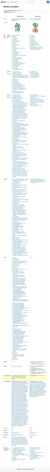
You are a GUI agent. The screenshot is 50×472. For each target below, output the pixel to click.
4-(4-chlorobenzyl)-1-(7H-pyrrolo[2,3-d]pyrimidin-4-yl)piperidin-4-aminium (19, 349)
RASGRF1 (14, 417)
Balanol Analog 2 (16, 258)
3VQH (23, 439)
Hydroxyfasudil (15, 270)
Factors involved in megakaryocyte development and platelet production (19, 250)
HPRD (11, 12)
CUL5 (17, 390)
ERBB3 (26, 392)
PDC (12, 409)
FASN (42, 386)
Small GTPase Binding (35, 75)
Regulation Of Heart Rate (17, 97)
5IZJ (27, 442)
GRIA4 (19, 396)
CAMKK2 (25, 387)
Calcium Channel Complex (18, 58)
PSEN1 (21, 414)
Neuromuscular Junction (17, 57)
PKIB (15, 411)
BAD (18, 386)
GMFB (19, 395)
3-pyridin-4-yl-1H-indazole (17, 339)
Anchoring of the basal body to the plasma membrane (19, 224)
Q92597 (34, 435)
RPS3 (42, 393)
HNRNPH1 (35, 387)
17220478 (19, 10)
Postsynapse (15, 68)
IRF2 (19, 401)
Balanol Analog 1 (16, 264)
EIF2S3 (30, 386)
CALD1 (22, 387)
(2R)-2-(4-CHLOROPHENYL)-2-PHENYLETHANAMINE (18, 318)
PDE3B (18, 409)
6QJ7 (15, 444)
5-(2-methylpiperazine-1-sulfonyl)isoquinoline (17, 329)
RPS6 (44, 393)
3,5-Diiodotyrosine (16, 265)
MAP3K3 (22, 404)
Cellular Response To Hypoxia (36, 105)
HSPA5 (35, 388)
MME (36, 389)
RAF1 (13, 416)
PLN (19, 411)
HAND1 (21, 397)
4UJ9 (19, 440)
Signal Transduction (34, 94)
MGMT (24, 406)
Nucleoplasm (15, 37)
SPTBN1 (21, 421)
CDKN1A (23, 388)
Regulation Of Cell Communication (19, 450)
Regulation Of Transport (17, 452)
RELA (21, 417)
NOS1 (27, 407)
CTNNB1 (31, 384)
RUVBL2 (36, 394)
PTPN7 (22, 415)
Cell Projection (15, 61)
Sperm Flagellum (16, 59)
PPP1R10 (26, 411)
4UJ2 (17, 440)
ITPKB (15, 402)
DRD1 (16, 392)
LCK (27, 403)
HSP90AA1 (31, 388)
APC (18, 383)
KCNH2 (24, 402)
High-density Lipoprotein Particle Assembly (19, 121)
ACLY (27, 381)
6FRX (27, 443)
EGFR (23, 392)
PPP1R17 (13, 413)
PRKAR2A (18, 414)
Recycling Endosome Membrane (37, 48)
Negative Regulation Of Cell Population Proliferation (38, 96)
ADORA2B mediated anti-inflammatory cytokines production (20, 243)
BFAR (24, 375)
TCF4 (19, 378)
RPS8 (30, 394)
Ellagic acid (15, 358)
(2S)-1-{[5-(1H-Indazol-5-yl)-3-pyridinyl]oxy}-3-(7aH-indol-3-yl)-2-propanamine (19, 276)
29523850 (32, 371)
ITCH (21, 401)
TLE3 (41, 395)
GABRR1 (17, 394)
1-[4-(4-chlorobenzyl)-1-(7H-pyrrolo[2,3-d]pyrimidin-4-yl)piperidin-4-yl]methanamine (20, 346)
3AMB (23, 437)
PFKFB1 (16, 410)
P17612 (21, 435)
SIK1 (14, 420)
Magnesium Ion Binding (17, 72)
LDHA (43, 388)
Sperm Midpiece (16, 65)
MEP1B (20, 406)
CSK (14, 390)
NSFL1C (19, 408)
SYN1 (22, 422)
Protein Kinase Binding (17, 84)
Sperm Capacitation (16, 139)
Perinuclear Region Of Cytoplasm (19, 63)
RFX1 (17, 378)
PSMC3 (34, 392)
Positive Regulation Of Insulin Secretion (20, 117)
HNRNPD (19, 400)
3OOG (22, 438)
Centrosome (15, 42)
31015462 (32, 367)
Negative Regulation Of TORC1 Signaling (20, 171)
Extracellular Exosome (17, 64)
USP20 (25, 424)
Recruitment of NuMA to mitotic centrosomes (19, 197)
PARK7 (25, 408)
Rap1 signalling (15, 203)
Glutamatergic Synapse (17, 69)
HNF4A (16, 400)
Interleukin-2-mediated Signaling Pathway (20, 125)
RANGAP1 (14, 378)
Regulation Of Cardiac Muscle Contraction (18, 148)
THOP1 (13, 423)
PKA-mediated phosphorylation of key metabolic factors (20, 181)
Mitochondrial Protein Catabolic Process (20, 124)
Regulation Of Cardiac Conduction (19, 169)
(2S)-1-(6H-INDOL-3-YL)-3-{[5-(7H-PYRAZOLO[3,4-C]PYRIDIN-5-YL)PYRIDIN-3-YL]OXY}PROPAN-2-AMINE (19, 283)
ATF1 (18, 384)
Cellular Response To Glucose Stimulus (20, 154)
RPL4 (45, 392)
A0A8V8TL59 (14, 435)
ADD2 (18, 382)
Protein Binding (15, 79)
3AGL (15, 437)
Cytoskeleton (33, 40)
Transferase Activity (16, 83)
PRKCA (18, 376)
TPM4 (22, 378)
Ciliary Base (15, 67)
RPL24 (40, 392)
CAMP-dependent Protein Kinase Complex (19, 49)
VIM (15, 425)
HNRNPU (39, 387)
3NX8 (20, 438)
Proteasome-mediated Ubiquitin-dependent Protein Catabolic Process (20, 128)
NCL (40, 389)
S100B (39, 394)
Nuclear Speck (15, 51)
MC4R (15, 406)
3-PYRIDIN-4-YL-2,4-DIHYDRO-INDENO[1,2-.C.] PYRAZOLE (19, 355)
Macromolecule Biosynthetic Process (38, 456)
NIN (22, 407)
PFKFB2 (19, 410)
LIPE (15, 404)
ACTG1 (42, 381)
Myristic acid (15, 352)
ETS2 (36, 386)
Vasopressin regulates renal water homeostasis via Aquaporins (19, 206)
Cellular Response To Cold (18, 152)
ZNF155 (36, 396)
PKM (37, 390)
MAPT (26, 404)
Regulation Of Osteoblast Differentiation (20, 132)
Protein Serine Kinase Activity (18, 92)
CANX (34, 383)
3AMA (20, 437)
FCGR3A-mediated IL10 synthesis (19, 247)
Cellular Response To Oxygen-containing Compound (20, 455)
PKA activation (15, 183)
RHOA (16, 418)
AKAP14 (21, 382)
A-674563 (14, 353)
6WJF (17, 444)
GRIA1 (16, 396)
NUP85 (22, 408)
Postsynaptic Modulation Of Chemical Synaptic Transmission (20, 167)
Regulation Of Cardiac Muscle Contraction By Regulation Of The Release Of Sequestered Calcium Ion (20, 109)
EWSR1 (39, 386)
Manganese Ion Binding (17, 86)
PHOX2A (26, 410)
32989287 (39, 368)
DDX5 (36, 384)
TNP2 (18, 423)
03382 (13, 430)
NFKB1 (16, 407)
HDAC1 (13, 399)
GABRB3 (13, 394)
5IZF (25, 442)
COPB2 (44, 383)
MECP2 (14, 376)
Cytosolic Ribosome (34, 454)
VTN (17, 425)
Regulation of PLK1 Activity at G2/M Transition (19, 188)
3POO (20, 439)
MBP (12, 406)
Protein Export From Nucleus (18, 102)
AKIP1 (13, 383)
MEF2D (17, 406)
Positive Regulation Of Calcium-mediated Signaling (20, 144)
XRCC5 (32, 396)
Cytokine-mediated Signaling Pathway (20, 113)
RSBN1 (21, 418)
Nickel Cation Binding (35, 73)
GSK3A (24, 396)
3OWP (13, 439)
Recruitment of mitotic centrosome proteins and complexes (19, 191)
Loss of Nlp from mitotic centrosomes (20, 189)
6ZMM (30, 437)
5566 (12, 428)
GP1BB (13, 396)
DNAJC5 (25, 390)
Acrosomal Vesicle (16, 35)
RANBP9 (15, 416)
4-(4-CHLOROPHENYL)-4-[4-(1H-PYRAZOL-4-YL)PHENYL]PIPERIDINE (20, 315)
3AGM (17, 437)
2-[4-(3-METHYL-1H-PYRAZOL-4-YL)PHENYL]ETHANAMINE (19, 334)
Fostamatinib (15, 359)
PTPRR (25, 415)
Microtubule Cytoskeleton (35, 44)
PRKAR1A (14, 414)
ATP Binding (15, 81)
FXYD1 (23, 393)
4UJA (22, 440)
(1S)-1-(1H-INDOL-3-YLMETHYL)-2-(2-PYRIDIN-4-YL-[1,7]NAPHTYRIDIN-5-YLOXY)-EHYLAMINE (20, 288)
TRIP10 (16, 424)
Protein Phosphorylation (17, 100)
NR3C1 (16, 408)
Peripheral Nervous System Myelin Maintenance (37, 102)
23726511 (39, 373)
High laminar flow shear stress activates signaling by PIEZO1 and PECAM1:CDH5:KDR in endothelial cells (20, 254)
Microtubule (33, 41)
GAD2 (23, 394)
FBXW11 (18, 393)
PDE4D (24, 409)
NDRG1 (38, 16)
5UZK (17, 443)
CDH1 (36, 383)
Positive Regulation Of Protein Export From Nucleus (20, 137)
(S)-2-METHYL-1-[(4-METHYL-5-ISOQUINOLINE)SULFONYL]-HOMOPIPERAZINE (19, 321)
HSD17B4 (43, 387)
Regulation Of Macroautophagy (18, 111)
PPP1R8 (21, 413)
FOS (21, 393)
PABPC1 (31, 390)
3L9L (25, 437)
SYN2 (24, 422)
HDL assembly (15, 230)
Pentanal (14, 257)
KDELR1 (19, 403)
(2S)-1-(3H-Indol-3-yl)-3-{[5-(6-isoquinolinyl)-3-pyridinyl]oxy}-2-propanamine (19, 273)
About (12, 2)
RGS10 (24, 417)
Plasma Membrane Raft (17, 62)
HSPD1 (26, 400)
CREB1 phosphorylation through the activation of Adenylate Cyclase (19, 210)
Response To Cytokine (35, 458)
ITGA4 (27, 401)
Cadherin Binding (34, 77)
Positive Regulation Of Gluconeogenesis (20, 133)
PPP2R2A (41, 390)
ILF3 (38, 388)
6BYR (19, 443)
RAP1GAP (26, 416)
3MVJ (17, 438)
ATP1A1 (31, 383)
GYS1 (18, 397)
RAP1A (19, 416)
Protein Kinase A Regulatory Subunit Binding (20, 89)
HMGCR (21, 399)
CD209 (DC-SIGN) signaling (18, 226)
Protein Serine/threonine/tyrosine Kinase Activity (20, 78)
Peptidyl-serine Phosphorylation (19, 112)
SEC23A (42, 394)
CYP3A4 (19, 390)
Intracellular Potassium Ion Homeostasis (20, 114)
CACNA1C (26, 386)
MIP (26, 406)
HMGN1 (25, 399)
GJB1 (15, 395)
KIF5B (40, 388)
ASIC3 (15, 384)
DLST (39, 384)
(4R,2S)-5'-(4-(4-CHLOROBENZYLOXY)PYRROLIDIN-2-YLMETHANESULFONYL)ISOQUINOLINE (20, 300)
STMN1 (13, 422)
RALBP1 (24, 376)
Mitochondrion (15, 40)
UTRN (24, 378)
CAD (20, 387)
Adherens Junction (34, 43)
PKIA (13, 411)
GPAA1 (38, 375)
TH (26, 422)
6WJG (20, 444)
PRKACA (20, 16)
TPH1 (20, 423)
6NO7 (13, 444)
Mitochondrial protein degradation (19, 251)
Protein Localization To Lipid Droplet (19, 174)
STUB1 (19, 422)
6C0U (24, 443)
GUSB (16, 397)
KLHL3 (25, 403)
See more (13, 460)
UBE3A (19, 424)
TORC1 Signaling (16, 126)
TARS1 (38, 395)
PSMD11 (24, 414)
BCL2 (20, 386)
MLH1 (33, 389)
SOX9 (19, 421)
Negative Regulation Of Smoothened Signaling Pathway (19, 135)
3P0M (18, 439)
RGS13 (27, 417)
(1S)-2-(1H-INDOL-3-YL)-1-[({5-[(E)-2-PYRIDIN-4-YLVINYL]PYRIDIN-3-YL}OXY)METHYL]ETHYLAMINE (19, 280)
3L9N (15, 438)
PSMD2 (37, 392)
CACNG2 (17, 387)
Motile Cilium (15, 54)
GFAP (25, 394)
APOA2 (40, 382)
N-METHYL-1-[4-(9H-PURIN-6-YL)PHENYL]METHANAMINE (18, 304)
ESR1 (13, 393)
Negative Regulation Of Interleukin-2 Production (19, 119)
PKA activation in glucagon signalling (20, 185)
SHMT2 (33, 395)
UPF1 (44, 395)
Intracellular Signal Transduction (19, 447)
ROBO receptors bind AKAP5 (18, 231)
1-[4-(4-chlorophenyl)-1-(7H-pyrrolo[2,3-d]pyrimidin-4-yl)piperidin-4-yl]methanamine (20, 343)
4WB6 (13, 442)
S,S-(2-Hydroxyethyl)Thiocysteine (19, 269)
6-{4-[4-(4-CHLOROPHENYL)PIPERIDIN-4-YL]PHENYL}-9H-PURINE (20, 308)
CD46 (26, 375)
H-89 (14, 327)
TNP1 (16, 423)
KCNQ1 (16, 403)
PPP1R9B (25, 413)
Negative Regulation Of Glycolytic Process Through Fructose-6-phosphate (20, 173)
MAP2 (19, 404)
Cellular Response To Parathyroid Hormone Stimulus (19, 156)
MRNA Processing (16, 99)
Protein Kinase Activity (17, 73)
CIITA (15, 389)
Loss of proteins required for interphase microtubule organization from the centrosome (20, 194)
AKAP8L (24, 382)
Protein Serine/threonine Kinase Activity (20, 75)
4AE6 (25, 439)
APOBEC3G (21, 383)
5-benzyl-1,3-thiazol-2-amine (18, 340)
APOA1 (37, 382)
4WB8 (18, 442)
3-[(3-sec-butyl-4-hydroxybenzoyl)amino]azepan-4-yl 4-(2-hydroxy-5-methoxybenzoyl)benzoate (20, 261)
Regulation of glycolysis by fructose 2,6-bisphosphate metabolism (20, 240)
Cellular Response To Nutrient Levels (20, 116)
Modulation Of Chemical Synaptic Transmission (19, 142)
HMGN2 (13, 400)
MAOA (30, 389)
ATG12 (20, 384)
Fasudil (14, 351)
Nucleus (14, 36)
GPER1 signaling (16, 237)
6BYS (22, 443)
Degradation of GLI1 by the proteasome (20, 217)
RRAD (18, 418)
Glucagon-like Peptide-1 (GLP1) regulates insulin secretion (20, 199)
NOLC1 (24, 407)
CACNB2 (13, 387)
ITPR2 (21, 402)
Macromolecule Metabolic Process (37, 452)
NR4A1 (42, 389)
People (15, 2)
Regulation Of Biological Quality (19, 448)
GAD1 (20, 394)
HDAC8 (16, 399)
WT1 (19, 425)
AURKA (13, 386)
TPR (23, 423)
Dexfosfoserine (15, 268)
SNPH (16, 421)
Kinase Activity (15, 82)
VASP (13, 425)
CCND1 (17, 388)
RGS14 (13, 418)
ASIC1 (13, 384)
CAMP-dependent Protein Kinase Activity (20, 76)
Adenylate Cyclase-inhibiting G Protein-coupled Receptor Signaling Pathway (20, 106)
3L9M (13, 438)
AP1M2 (30, 382)
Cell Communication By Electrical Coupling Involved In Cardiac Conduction (20, 162)
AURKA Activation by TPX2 (18, 229)
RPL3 (43, 392)
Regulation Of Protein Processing (19, 153)
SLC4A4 (21, 420)
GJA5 (13, 395)
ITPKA (13, 402)
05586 (30, 430)
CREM (26, 389)
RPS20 (36, 393)
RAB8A (21, 376)
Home (8, 2)
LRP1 (17, 404)
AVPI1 (16, 386)
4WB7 (15, 442)
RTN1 (33, 394)
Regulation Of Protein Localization (19, 459)
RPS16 (33, 393)
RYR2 (26, 418)
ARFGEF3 (26, 383)
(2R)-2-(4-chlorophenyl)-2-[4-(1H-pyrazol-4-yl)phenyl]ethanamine (20, 311)
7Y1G (22, 444)
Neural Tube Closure (16, 96)
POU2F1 (22, 411)
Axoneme (14, 47)
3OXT (15, 439)
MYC (38, 389)
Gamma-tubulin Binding (35, 76)
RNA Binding (33, 451)
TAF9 (36, 395)
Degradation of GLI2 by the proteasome (20, 219)
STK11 (27, 421)
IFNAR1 (13, 401)
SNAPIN (13, 421)
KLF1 (22, 403)
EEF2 (44, 384)
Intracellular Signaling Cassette (18, 453)
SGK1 (30, 395)
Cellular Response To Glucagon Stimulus (20, 158)
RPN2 (30, 393)
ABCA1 (24, 381)
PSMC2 (30, 392)
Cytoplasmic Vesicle (16, 52)
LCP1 (13, 404)
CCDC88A (13, 388)
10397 (30, 428)
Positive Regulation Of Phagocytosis (20, 140)
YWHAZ (21, 425)
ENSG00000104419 (33, 432)
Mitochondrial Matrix (16, 41)
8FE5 (27, 444)
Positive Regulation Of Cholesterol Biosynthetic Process (19, 130)
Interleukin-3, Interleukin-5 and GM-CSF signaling (20, 215)
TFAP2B (41, 375)
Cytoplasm (15, 38)
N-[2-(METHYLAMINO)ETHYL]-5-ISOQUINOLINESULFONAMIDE (19, 332)
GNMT (25, 395)
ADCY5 (13, 382)
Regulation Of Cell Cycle (17, 146)
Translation (33, 453)
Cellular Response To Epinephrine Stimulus (19, 160)
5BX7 (23, 442)
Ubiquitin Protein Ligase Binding (19, 88)
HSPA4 (23, 400)
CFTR (13, 389)
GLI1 (17, 395)
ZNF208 (13, 379)
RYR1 (24, 418)
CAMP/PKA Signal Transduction (19, 168)
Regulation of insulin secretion (18, 204)
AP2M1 (34, 382)
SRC (24, 421)
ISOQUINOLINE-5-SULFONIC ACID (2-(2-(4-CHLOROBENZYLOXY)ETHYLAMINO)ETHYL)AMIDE (20, 324)
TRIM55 (25, 423)
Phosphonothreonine (16, 263)
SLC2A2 (18, 420)
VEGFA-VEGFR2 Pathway (18, 208)
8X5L (15, 445)
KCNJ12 (13, 403)
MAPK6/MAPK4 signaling (17, 227)
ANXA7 (15, 383)
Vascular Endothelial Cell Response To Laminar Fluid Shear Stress (20, 164)
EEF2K (20, 392)
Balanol (14, 266)
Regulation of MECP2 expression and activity (20, 236)
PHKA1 (23, 410)
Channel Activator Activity (18, 91)
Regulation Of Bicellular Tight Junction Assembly (20, 176)
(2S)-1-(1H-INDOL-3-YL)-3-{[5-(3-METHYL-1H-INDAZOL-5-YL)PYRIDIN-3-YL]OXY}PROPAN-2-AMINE (20, 337)
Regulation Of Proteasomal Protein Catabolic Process (19, 150)
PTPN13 (19, 415)
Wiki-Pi (3, 2)
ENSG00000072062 (15, 432)
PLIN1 (17, 411)
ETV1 (15, 393)
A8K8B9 (18, 435)
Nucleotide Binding (16, 71)
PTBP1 (13, 415)
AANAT (21, 381)
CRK (12, 390)
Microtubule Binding (34, 72)
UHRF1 (22, 424)
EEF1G (41, 384)
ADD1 (16, 382)
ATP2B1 (23, 384)
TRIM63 (13, 424)
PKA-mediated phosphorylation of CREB (20, 179)
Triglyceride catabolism (17, 182)
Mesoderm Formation (17, 94)
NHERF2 (19, 407)
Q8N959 (31, 435)
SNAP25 (25, 420)
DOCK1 (13, 392)
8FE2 (25, 444)
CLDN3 (17, 389)
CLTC (20, 389)
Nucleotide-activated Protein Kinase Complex (19, 56)
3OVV (25, 438)
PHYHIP (34, 390)
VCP (30, 396)
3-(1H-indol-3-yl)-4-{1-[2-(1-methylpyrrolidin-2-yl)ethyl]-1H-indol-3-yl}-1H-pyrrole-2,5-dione (20, 296)
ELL (12, 376)
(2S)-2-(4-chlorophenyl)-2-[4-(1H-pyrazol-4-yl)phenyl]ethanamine (20, 313)
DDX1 (34, 384)
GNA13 (22, 395)
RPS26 (39, 393)
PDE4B (21, 409)
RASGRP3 (18, 417)
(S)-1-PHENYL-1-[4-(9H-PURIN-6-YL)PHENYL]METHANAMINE (19, 306)
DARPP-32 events (16, 186)
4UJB (24, 440)
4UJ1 (15, 440)
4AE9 (13, 440)
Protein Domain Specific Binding (19, 85)
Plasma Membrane (16, 44)
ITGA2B (24, 401)
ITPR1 (18, 402)
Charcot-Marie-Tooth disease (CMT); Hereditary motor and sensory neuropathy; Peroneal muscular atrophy (38, 363)
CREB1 (23, 389)
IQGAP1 (16, 401)
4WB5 (26, 440)
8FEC (13, 445)
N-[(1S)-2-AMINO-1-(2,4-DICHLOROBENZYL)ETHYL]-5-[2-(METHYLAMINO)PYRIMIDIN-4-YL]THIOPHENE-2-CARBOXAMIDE (19, 292)
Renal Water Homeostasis (18, 98)
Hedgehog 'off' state (16, 222)
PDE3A (15, 409)
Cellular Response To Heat (18, 123)
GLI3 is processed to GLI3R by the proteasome (19, 220)
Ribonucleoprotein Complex (36, 447)
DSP (18, 392)
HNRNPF (31, 387)
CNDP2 (41, 383)
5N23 (15, 443)
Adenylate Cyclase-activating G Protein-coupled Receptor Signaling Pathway (20, 103)
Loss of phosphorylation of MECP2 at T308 (20, 233)
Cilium (14, 45)
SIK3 (16, 420)
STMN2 (16, 422)
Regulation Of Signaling (17, 451)
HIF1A (19, 399)
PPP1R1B (17, 413)
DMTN (22, 390)
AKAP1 (21, 375)
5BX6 (20, 442)
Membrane (15, 50)
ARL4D (43, 382)
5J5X (13, 443)
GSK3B (13, 397)
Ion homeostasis (16, 216)
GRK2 (21, 396)
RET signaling (15, 228)
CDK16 (20, 388)
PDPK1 (13, 410)
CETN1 (26, 388)
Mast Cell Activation (34, 104)
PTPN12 (16, 415)
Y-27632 (14, 357)
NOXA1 (13, 408)
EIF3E (34, 386)
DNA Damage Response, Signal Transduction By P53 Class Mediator (37, 100)
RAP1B (22, 416)
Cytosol (14, 43)
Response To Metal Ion (35, 98)
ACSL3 (39, 381)
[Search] (48, 2)
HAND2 (24, 397)
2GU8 (13, 437)
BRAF (23, 386)
